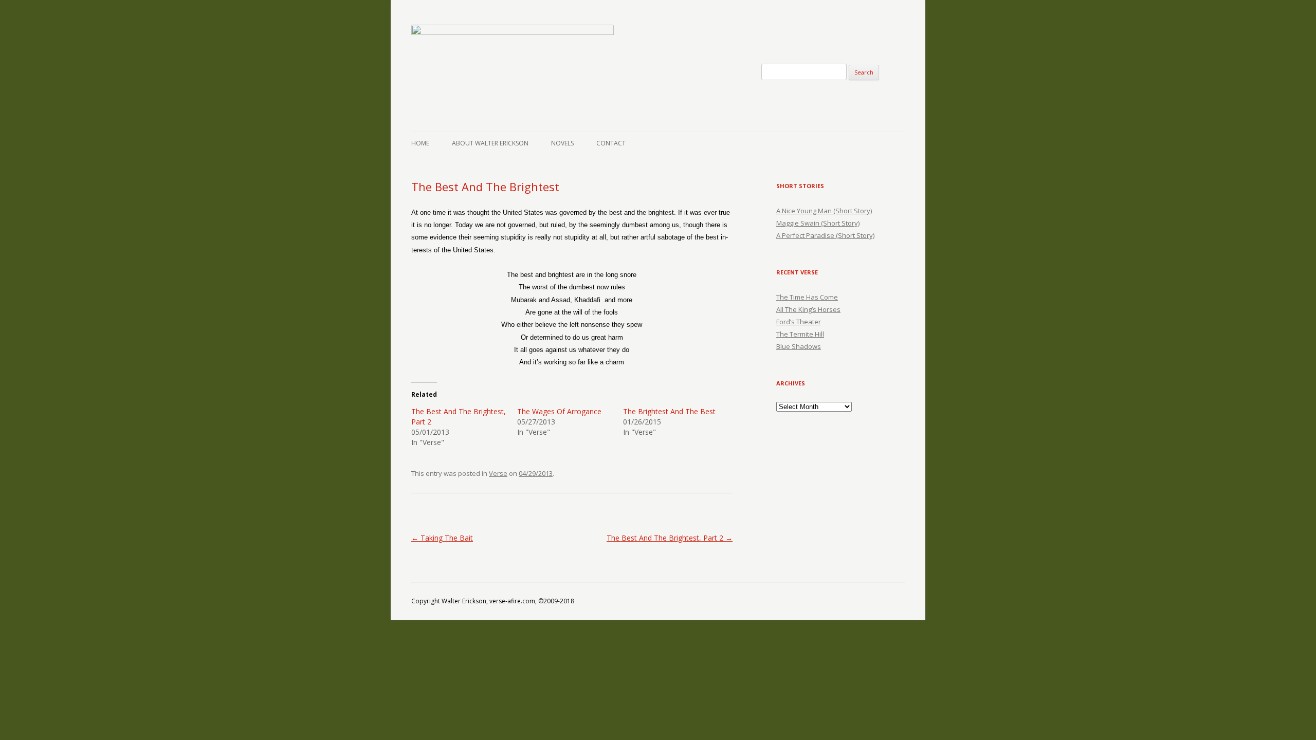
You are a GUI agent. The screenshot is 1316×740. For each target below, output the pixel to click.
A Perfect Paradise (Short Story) (825, 235)
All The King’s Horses (808, 309)
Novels (562, 143)
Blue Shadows (798, 346)
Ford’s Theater (798, 321)
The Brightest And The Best (669, 411)
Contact (611, 143)
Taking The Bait (442, 538)
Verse (498, 473)
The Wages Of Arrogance (559, 411)
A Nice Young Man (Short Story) (824, 210)
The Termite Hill (800, 334)
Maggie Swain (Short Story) (818, 223)
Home (420, 143)
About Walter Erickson (490, 143)
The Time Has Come (807, 297)
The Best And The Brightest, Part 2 (670, 538)
